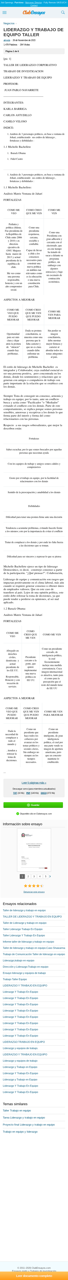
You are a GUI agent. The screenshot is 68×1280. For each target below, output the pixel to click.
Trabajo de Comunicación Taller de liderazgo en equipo (34, 954)
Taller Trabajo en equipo (17, 1110)
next (50, 876)
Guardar (35, 805)
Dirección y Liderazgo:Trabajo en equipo (25, 966)
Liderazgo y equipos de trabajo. (20, 1048)
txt (15, 792)
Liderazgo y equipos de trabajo (20, 1060)
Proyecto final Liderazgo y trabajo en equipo (29, 1124)
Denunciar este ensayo (34, 892)
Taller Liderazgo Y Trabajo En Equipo (24, 935)
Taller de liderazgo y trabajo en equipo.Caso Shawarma (34, 948)
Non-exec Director (33, 2)
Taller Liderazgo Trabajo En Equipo (23, 929)
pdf (28, 792)
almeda (6, 40)
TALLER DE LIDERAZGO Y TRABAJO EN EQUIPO (32, 916)
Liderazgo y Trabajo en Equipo (20, 1067)
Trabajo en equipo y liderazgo (20, 1131)
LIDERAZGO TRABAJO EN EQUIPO (24, 1042)
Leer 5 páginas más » (34, 782)
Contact (34, 5)
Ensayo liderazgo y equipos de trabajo (24, 973)
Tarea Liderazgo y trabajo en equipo (24, 1117)
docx (43, 792)
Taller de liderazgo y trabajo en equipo (24, 910)
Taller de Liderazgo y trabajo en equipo (24, 923)
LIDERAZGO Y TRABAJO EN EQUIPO (25, 985)
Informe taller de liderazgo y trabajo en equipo (28, 941)
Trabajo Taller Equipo (15, 979)
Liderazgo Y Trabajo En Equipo (20, 992)
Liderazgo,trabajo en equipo (18, 960)
